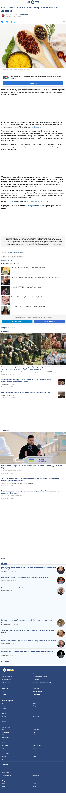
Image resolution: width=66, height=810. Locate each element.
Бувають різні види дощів (8, 395)
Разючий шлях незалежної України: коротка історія (18, 588)
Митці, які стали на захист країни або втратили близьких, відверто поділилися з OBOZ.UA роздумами (30, 372)
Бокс (34, 719)
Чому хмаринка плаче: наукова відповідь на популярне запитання (25, 392)
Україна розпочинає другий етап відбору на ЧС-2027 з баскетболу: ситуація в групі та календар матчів (26, 381)
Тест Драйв (5, 745)
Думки (4, 563)
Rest (3, 559)
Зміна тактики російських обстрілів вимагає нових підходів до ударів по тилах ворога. (27, 631)
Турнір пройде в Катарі (8, 384)
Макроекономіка (37, 767)
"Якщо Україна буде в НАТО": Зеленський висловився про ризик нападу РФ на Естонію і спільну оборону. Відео (30, 479)
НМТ (34, 735)
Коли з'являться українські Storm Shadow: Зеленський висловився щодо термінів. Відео (31, 467)
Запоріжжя (5, 706)
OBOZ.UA (10, 202)
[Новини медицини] (4, 327)
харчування (20, 256)
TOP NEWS (5, 431)
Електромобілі (37, 745)
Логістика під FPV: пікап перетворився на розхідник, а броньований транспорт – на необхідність (28, 652)
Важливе (5, 332)
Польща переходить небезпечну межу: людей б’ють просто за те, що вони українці (26, 621)
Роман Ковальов (6, 655)
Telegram (31, 206)
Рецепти (4, 756)
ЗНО (3, 735)
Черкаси (4, 708)
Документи (36, 679)
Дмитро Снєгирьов (7, 635)
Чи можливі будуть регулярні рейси (11, 495)
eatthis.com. (36, 127)
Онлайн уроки (5, 732)
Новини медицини (23, 14)
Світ (3, 691)
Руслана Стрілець (11, 14)
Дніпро (35, 706)
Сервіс (35, 748)
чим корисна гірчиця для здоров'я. (37, 202)
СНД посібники (5, 737)
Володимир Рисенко (7, 624)
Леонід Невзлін (5, 643)
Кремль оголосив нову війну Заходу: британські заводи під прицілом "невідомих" (28, 641)
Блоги (4, 694)
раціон (13, 256)
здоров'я (4, 256)
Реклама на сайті (6, 679)
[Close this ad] (65, 800)
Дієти (3, 759)
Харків (35, 703)
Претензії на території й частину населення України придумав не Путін (24, 577)
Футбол (4, 716)
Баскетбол (36, 716)
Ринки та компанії (6, 767)
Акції (3, 748)
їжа (9, 256)
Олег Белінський (6, 571)
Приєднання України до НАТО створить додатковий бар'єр (18, 483)
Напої (34, 756)
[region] (33, 108)
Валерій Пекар (5, 580)
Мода (34, 786)
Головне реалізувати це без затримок (12, 470)
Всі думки (4, 661)
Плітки (35, 783)
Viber (39, 206)
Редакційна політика (6, 260)
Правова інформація (7, 676)
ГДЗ (3, 729)
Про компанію (5, 674)
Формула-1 (4, 721)
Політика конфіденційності (40, 676)
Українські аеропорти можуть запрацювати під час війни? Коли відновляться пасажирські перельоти (30, 492)
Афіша (3, 783)
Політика (36, 688)
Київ (3, 703)
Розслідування (38, 691)
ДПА (34, 732)
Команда (35, 674)
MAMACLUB (36, 775)
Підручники (36, 729)
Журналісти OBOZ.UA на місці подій (42, 682)
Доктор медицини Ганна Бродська (15, 252)
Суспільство (37, 694)
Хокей (3, 719)
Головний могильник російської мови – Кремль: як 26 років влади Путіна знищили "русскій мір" (28, 568)
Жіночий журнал (6, 788)
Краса (3, 786)
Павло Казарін (5, 590)
